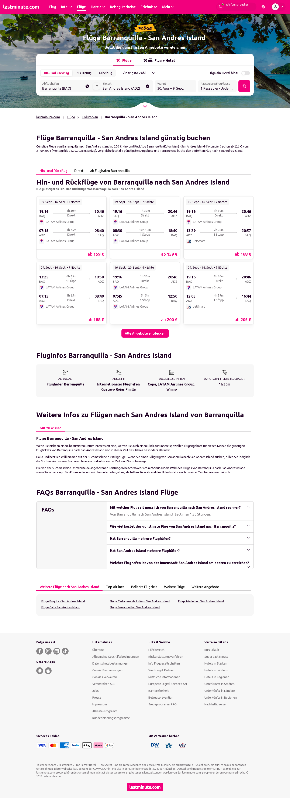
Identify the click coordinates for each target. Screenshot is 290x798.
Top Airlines (115, 587)
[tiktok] (65, 651)
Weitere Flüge (174, 587)
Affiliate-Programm (104, 711)
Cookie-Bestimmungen (107, 670)
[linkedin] (56, 651)
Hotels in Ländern (216, 670)
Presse (96, 697)
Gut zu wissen (51, 428)
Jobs (95, 690)
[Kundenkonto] (278, 7)
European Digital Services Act (167, 684)
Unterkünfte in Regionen (220, 697)
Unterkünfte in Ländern (219, 690)
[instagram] (48, 651)
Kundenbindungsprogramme (111, 718)
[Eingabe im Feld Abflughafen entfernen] (87, 86)
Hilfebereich (156, 650)
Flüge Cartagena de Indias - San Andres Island (140, 601)
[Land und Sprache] (263, 7)
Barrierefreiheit (158, 690)
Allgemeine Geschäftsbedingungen (115, 656)
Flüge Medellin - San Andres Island (201, 601)
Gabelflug (105, 73)
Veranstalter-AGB (103, 684)
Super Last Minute (216, 656)
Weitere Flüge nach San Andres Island (69, 587)
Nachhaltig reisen (215, 704)
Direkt (78, 171)
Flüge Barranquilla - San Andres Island (135, 607)
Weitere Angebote (205, 587)
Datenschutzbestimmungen (110, 663)
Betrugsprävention (160, 697)
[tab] (123, 60)
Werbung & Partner (161, 670)
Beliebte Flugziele (144, 587)
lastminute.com (48, 117)
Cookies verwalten (104, 677)
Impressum (99, 704)
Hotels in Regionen (216, 677)
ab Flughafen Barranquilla (110, 171)
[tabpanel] (145, 256)
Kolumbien (90, 117)
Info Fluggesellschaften (164, 663)
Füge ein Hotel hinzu (223, 73)
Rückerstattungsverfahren (165, 656)
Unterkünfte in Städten (219, 684)
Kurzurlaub (211, 650)
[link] (71, 227)
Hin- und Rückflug (56, 73)
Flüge (71, 117)
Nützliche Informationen (164, 677)
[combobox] (66, 86)
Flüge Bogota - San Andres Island (63, 601)
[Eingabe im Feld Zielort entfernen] (147, 86)
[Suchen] (244, 86)
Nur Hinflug (84, 73)
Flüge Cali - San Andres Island (60, 607)
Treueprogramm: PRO (162, 704)
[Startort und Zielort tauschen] (96, 86)
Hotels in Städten (215, 663)
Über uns (98, 650)
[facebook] (39, 651)
